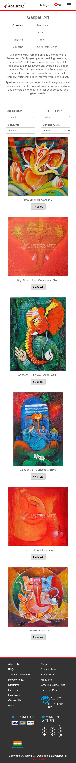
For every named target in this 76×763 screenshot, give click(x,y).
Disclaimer (14, 684)
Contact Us (14, 700)
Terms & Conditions (19, 674)
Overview (17, 25)
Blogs (11, 705)
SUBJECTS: (14, 111)
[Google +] (52, 734)
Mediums (42, 25)
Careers (13, 690)
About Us (13, 664)
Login (45, 5)
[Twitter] (52, 728)
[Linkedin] (60, 734)
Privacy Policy (16, 679)
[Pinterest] (44, 734)
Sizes (40, 32)
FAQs (11, 669)
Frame (41, 39)
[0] (59, 5)
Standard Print (49, 690)
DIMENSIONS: (51, 124)
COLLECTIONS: (52, 111)
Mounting (17, 46)
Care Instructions (47, 46)
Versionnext (38, 759)
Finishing (17, 39)
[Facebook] (44, 728)
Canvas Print (48, 669)
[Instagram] (60, 728)
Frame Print (48, 674)
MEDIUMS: (13, 124)
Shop (44, 664)
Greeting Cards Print (53, 684)
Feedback (14, 695)
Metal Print (47, 679)
